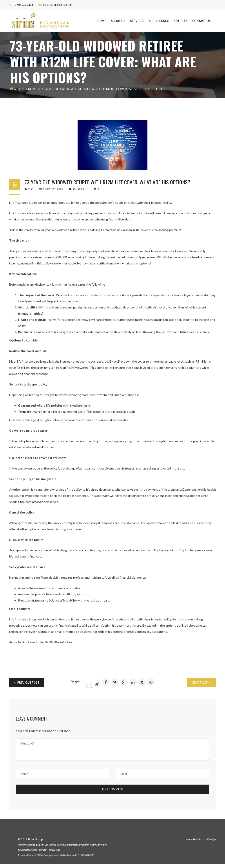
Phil (30, 189)
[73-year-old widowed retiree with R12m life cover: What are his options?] (112, 145)
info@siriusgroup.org (58, 5)
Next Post (200, 682)
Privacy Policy (26, 855)
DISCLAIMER (86, 855)
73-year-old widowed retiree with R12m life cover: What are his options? (107, 182)
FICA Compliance (47, 855)
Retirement (27, 89)
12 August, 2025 (53, 189)
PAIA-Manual (68, 855)
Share (75, 681)
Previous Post (28, 682)
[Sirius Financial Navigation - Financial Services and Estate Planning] (41, 20)
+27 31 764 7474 (23, 5)
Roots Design (207, 839)
